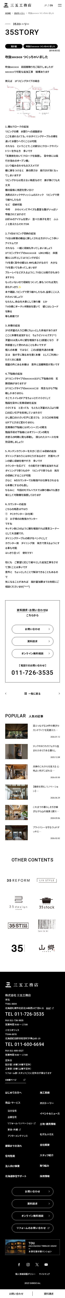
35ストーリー (47, 1103)
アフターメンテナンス (18, 1135)
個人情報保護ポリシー (25, 1273)
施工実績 (45, 1092)
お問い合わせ (16, 1293)
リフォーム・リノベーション (20, 1123)
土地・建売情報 (48, 1124)
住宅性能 (10, 1156)
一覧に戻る (34, 693)
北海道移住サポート (16, 1176)
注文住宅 (12, 1110)
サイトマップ (44, 1273)
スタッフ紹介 (46, 1155)
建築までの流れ (13, 1145)
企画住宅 (12, 1117)
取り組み (44, 1165)
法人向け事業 (12, 1166)
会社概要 (45, 1144)
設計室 (14, 46)
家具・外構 (13, 1129)
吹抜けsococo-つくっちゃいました (40, 46)
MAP (48, 1008)
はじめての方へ (13, 1092)
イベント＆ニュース (50, 1113)
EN (51, 5)
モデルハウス (47, 1134)
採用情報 (45, 1176)
